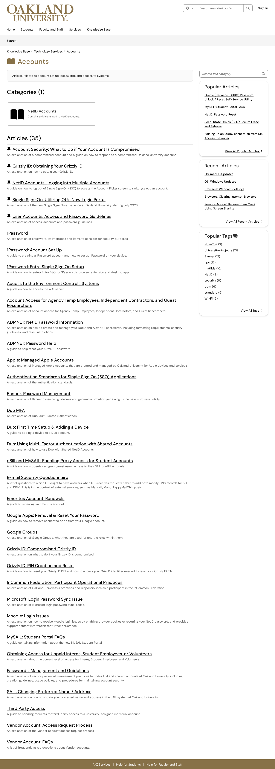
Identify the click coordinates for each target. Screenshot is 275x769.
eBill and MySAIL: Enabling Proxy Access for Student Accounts (70, 460)
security (210, 280)
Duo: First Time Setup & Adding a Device (48, 427)
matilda (210, 268)
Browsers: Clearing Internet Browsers (230, 196)
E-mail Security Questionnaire (37, 477)
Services (75, 29)
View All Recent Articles (243, 221)
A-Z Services (101, 764)
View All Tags (250, 310)
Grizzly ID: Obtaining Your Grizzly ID (47, 166)
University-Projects (218, 250)
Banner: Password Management (38, 393)
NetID (208, 274)
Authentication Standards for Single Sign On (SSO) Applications (71, 377)
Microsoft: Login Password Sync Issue (45, 599)
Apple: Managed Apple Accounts (40, 360)
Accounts (73, 51)
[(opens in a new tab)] (40, 13)
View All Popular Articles (242, 151)
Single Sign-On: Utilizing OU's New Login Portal (58, 199)
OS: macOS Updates (219, 174)
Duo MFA (16, 410)
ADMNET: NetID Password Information (45, 322)
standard (211, 292)
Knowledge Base (98, 29)
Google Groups (22, 532)
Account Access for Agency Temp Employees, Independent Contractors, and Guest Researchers (91, 302)
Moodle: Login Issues (28, 616)
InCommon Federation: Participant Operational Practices (64, 582)
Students (27, 29)
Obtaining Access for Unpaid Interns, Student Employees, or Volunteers (79, 654)
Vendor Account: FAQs (30, 742)
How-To (210, 244)
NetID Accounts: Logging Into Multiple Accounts (60, 183)
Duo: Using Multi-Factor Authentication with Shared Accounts (70, 444)
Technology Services (48, 51)
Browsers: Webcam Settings (224, 189)
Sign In (263, 8)
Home (11, 29)
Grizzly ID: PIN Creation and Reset (40, 565)
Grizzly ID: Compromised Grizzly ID (41, 549)
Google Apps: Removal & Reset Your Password (53, 515)
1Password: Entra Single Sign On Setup (45, 266)
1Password (17, 233)
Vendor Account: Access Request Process (49, 725)
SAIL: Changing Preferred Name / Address (49, 691)
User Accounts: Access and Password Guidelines (61, 216)
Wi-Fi (209, 298)
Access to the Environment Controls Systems (53, 283)
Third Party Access (26, 708)
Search (13, 40)
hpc (207, 262)
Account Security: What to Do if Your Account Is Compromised (76, 149)
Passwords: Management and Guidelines (48, 670)
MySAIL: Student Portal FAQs (36, 637)
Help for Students (128, 764)
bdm (208, 286)
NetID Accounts (42, 111)
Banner (209, 256)
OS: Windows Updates (220, 181)
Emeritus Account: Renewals (35, 498)
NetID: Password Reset (220, 114)
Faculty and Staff (51, 29)
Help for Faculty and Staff (164, 764)
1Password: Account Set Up (34, 250)
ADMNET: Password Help (31, 343)
